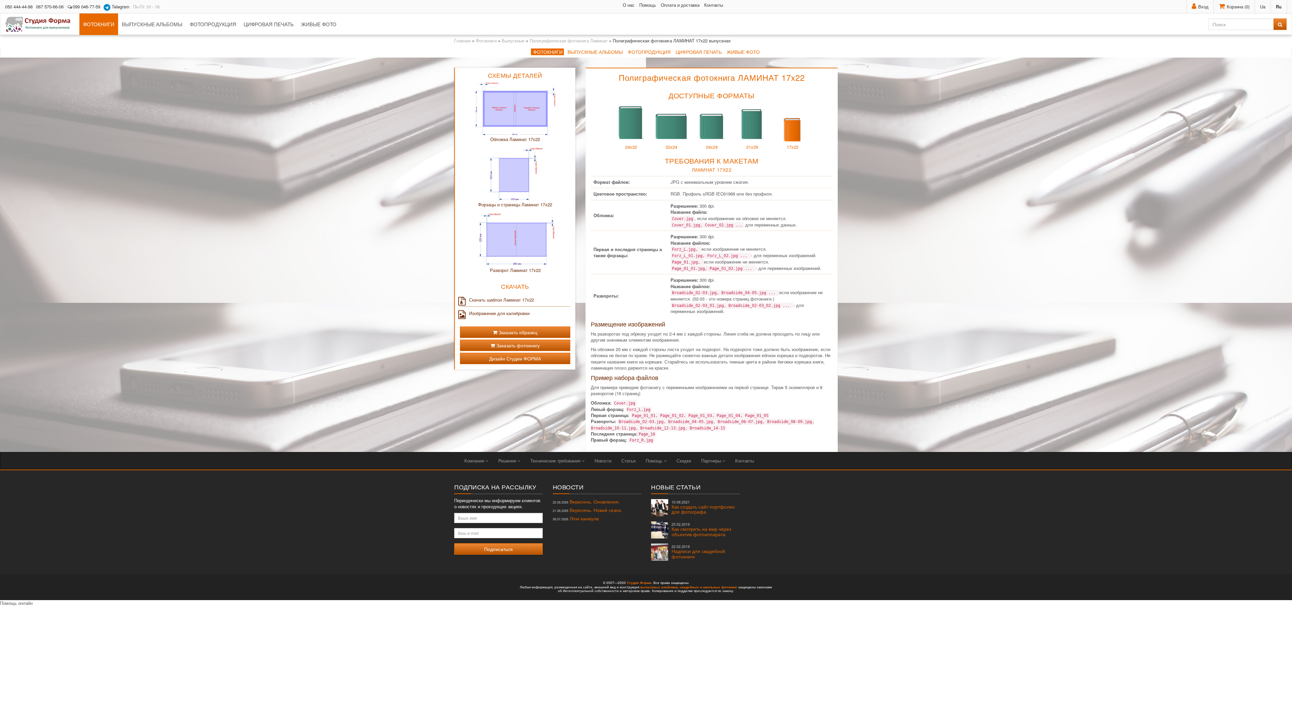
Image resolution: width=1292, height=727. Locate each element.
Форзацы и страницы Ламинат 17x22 (515, 204)
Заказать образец (517, 332)
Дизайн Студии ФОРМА (515, 358)
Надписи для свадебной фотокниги (698, 552)
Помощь (647, 5)
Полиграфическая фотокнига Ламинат (569, 40)
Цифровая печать (269, 24)
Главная (462, 40)
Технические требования (556, 460)
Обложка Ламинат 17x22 (515, 139)
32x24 (671, 147)
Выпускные (513, 40)
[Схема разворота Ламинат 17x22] (515, 239)
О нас (629, 5)
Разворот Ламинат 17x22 (515, 270)
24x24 (712, 147)
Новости (603, 460)
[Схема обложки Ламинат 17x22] (515, 109)
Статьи (628, 460)
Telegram (120, 6)
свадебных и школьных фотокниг (708, 587)
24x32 (631, 147)
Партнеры (711, 460)
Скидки (684, 460)
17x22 (792, 147)
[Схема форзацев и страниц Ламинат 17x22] (515, 174)
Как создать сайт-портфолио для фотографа (703, 507)
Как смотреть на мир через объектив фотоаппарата (701, 530)
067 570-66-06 (50, 6)
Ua (1262, 6)
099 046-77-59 (86, 6)
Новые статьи (676, 486)
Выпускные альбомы (152, 24)
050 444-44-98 (19, 6)
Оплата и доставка (680, 5)
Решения (507, 460)
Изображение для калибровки (499, 313)
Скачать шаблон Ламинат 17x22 (501, 300)
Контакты (713, 5)
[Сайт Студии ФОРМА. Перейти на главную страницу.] (41, 24)
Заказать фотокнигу (517, 345)
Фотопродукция (213, 24)
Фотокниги (98, 24)
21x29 (752, 147)
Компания (475, 460)
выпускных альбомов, (659, 587)
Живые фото (318, 24)
